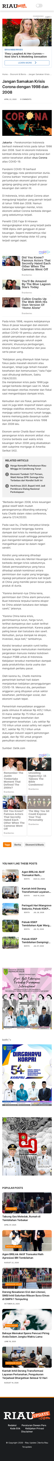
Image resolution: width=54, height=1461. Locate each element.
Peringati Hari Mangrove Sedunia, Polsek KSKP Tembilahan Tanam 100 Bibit (36, 907)
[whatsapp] (17, 854)
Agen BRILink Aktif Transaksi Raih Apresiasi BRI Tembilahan (33, 873)
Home (5, 74)
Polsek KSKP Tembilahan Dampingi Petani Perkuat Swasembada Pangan (35, 940)
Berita (17, 844)
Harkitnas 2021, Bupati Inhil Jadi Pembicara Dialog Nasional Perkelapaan (27, 488)
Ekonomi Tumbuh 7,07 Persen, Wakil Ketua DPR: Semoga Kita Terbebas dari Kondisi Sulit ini (27, 477)
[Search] (46, 5)
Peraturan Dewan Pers (34, 1425)
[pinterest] (23, 854)
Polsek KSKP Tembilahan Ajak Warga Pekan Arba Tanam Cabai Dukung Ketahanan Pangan (36, 924)
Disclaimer (27, 1431)
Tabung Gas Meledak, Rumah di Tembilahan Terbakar (21, 1218)
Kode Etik (15, 1428)
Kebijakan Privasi (34, 1428)
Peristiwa (11, 1209)
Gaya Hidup (11, 1325)
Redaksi (12, 1425)
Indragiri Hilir (13, 1246)
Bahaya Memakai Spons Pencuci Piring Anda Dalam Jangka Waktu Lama (25, 1335)
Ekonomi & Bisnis (18, 74)
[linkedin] (29, 854)
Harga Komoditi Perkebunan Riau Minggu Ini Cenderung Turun (28, 467)
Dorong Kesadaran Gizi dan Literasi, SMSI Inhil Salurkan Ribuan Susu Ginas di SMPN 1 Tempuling (25, 1295)
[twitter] (11, 854)
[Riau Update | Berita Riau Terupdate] (14, 7)
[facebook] (5, 854)
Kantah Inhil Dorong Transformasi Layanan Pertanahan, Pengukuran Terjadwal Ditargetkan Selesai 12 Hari (35, 890)
